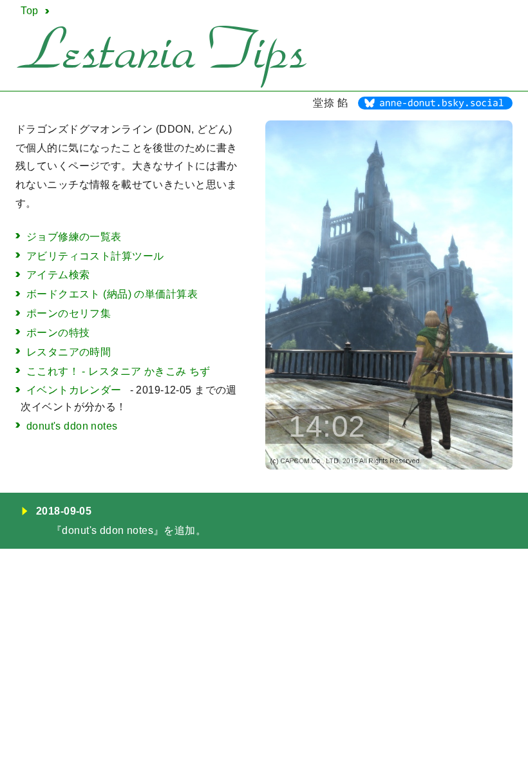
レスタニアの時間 (68, 352)
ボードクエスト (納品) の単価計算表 (112, 294)
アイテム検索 (58, 274)
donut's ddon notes (72, 426)
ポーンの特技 (58, 332)
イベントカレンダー (74, 390)
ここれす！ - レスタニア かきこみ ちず (118, 371)
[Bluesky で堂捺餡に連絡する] (435, 105)
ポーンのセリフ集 (68, 313)
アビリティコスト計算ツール (95, 256)
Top (29, 10)
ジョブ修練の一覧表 (74, 236)
